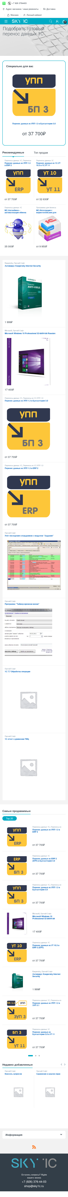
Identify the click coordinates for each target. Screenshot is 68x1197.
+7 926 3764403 (19, 3)
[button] (30, 1055)
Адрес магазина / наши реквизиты (22, 8)
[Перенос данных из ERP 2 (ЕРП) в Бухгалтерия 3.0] (18, 866)
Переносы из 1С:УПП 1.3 (33, 398)
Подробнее (12, 51)
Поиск (50, 21)
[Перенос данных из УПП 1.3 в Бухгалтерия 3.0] (18, 895)
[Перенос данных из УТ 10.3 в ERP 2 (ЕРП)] (18, 952)
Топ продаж (41, 152)
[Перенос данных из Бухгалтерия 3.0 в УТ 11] (18, 1039)
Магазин (15, 14)
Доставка (50, 8)
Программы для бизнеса (46, 207)
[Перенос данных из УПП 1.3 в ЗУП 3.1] (18, 1010)
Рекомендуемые (13, 152)
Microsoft (8, 330)
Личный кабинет (34, 14)
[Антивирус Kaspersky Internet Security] (18, 981)
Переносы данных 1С (13, 160)
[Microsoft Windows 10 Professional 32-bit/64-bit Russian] (18, 923)
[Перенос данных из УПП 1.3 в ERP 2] (18, 837)
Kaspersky (9, 263)
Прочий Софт (19, 263)
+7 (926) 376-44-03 (34, 1181)
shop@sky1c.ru (34, 1186)
